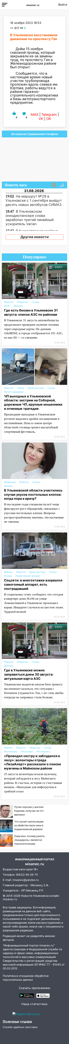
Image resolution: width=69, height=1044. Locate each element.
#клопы (8, 486)
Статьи (35, 302)
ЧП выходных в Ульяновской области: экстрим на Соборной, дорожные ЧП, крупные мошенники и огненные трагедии (33, 402)
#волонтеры (10, 751)
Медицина (10, 482)
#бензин (18, 306)
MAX (34, 115)
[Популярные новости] (61, 185)
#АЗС (7, 306)
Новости (8, 302)
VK (41, 119)
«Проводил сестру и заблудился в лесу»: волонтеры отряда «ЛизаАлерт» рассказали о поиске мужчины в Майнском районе (32, 762)
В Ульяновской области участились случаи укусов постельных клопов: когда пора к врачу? (33, 494)
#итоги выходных (14, 391)
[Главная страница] (32, 4)
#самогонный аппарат (28, 576)
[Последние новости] (54, 185)
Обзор (20, 388)
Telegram (49, 115)
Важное (8, 572)
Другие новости (34, 237)
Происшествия (36, 388)
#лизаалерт (27, 751)
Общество (22, 302)
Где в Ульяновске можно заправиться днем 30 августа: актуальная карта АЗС (28, 674)
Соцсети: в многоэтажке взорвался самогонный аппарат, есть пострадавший (33, 584)
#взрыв (8, 576)
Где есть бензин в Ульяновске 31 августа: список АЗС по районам (31, 312)
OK (48, 119)
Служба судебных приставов (20, 1027)
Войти (62, 4)
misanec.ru (10, 899)
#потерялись (43, 751)
